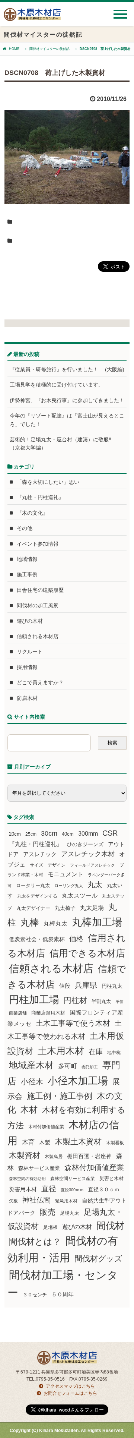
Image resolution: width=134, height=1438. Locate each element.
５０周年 (62, 1294)
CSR (110, 833)
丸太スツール (80, 895)
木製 (44, 1142)
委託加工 (90, 1067)
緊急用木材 (66, 1201)
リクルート (30, 652)
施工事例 (27, 574)
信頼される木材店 (37, 636)
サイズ (36, 865)
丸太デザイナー (33, 908)
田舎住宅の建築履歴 (40, 590)
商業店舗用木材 (48, 1013)
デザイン (57, 865)
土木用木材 (61, 1051)
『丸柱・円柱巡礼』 (40, 497)
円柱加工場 (34, 999)
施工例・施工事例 (59, 1096)
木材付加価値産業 (46, 1126)
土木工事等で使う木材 (73, 1023)
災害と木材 (111, 1178)
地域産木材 (31, 1065)
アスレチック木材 (88, 854)
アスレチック (40, 854)
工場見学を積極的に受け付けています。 (56, 385)
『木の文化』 (32, 513)
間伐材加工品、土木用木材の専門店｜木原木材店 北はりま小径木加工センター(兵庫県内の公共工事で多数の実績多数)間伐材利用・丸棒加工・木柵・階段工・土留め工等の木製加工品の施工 (32, 17)
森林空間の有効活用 (27, 1178)
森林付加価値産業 (94, 1167)
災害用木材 (23, 1189)
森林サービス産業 (39, 1168)
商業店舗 (18, 1012)
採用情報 (27, 667)
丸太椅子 (65, 908)
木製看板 (115, 1142)
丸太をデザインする (37, 896)
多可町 (67, 1066)
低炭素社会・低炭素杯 (37, 939)
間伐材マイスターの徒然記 (49, 49)
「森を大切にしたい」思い (48, 482)
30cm (49, 833)
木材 (29, 1109)
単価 (119, 1001)
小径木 (32, 1082)
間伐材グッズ (98, 1258)
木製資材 (24, 1155)
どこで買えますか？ (40, 682)
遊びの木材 (30, 621)
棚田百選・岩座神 (89, 1156)
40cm (68, 834)
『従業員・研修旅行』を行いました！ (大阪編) (68, 369)
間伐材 (110, 1226)
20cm (15, 834)
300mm (88, 833)
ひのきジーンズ (85, 844)
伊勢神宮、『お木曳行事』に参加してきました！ (67, 400)
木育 (28, 1142)
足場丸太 (69, 1213)
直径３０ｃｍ (103, 1189)
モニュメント (65, 874)
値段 (64, 986)
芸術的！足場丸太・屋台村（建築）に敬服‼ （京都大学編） (63, 443)
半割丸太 (101, 1001)
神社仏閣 (36, 1200)
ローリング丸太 (68, 885)
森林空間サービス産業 (72, 1178)
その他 (24, 528)
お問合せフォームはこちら (70, 1393)
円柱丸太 (112, 986)
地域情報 (27, 559)
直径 (48, 1189)
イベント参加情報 (37, 544)
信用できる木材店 (87, 953)
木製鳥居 (54, 1156)
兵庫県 (86, 985)
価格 (76, 939)
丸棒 (29, 922)
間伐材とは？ (35, 1241)
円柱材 (75, 1000)
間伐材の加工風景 (37, 605)
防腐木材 (27, 698)
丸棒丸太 (55, 923)
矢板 (13, 1200)
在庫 (96, 1051)
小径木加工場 (78, 1081)
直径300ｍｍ (72, 1190)
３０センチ (35, 1294)
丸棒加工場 (97, 922)
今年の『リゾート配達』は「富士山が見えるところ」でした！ (67, 420)
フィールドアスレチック (92, 865)
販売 (47, 1212)
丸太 (94, 884)
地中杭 (114, 1052)
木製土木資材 (78, 1141)
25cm (30, 834)
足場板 (50, 1227)
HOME (14, 49)
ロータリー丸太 (33, 885)
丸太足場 (92, 908)
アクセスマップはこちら (70, 1386)
